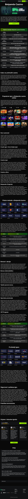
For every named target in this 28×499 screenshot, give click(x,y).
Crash (17, 107)
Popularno (3, 107)
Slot (23, 107)
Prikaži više (14, 442)
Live (10, 107)
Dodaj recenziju (23, 423)
